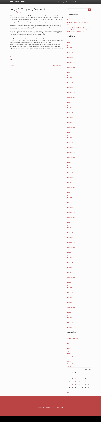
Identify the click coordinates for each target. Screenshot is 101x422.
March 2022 (70, 172)
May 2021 (69, 197)
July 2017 (69, 312)
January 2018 (70, 297)
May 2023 (69, 137)
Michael (28, 12)
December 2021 (70, 180)
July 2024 (69, 102)
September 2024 (71, 97)
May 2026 (69, 47)
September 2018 (71, 277)
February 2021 (70, 205)
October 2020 (70, 215)
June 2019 (69, 255)
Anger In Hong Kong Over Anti (27, 9)
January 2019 (70, 267)
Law (59, 2)
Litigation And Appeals (72, 24)
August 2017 (70, 310)
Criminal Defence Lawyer (72, 338)
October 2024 (70, 95)
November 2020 (71, 212)
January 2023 (70, 147)
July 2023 (69, 132)
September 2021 (71, 187)
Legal (63, 2)
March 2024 (70, 112)
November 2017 (71, 302)
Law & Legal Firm (83, 2)
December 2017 (70, 300)
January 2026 (70, 57)
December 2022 (70, 150)
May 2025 (69, 77)
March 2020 (70, 232)
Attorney (68, 2)
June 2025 (69, 75)
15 (85, 381)
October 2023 (70, 125)
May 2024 (69, 107)
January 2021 (70, 207)
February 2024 (70, 115)
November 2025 (71, 62)
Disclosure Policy (71, 363)
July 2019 (69, 252)
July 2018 (69, 282)
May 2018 (69, 287)
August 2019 (70, 250)
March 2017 (70, 322)
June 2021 (69, 195)
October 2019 (70, 245)
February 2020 (70, 235)
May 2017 (69, 317)
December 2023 (70, 120)
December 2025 (70, 60)
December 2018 (70, 270)
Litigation (74, 2)
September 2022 (71, 157)
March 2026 (70, 52)
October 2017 (70, 305)
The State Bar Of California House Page (76, 27)
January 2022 (70, 177)
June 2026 (69, 45)
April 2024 (69, 110)
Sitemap (69, 366)
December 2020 (70, 210)
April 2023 (69, 140)
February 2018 (70, 295)
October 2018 (70, 275)
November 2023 (71, 122)
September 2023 (71, 127)
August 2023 (70, 130)
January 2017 (70, 327)
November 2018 (71, 272)
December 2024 (70, 90)
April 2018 (69, 290)
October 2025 (70, 65)
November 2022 (71, 152)
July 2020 (69, 222)
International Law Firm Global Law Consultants (77, 22)
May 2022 (69, 167)
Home (55, 2)
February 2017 (70, 325)
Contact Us (69, 361)
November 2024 (71, 92)
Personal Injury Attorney (72, 356)
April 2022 (69, 170)
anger (12, 59)
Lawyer (69, 348)
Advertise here (70, 358)
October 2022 (70, 155)
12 (75, 381)
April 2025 (69, 80)
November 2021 (71, 182)
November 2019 (71, 242)
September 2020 (71, 217)
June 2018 (69, 285)
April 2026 (69, 50)
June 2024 (69, 105)
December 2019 (70, 240)
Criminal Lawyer (70, 341)
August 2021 (70, 190)
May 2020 (69, 227)
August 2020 (70, 220)
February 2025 (70, 85)
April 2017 (69, 320)
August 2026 (70, 40)
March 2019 (70, 262)
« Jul (68, 392)
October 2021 (70, 185)
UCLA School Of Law (57, 65)
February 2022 (70, 175)
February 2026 (70, 55)
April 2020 (69, 230)
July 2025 (69, 72)
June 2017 (69, 315)
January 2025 (70, 87)
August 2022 (70, 160)
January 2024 (70, 117)
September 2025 (71, 67)
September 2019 (71, 247)
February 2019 (70, 265)
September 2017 (71, 307)
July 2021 (69, 192)
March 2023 (70, 142)
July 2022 (69, 162)
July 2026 (69, 42)
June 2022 (69, 165)
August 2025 (70, 70)
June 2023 (69, 135)
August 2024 (70, 100)
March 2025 (70, 82)
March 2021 (70, 202)
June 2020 (69, 225)
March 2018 (70, 292)
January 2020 (70, 237)
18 (72, 384)
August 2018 (70, 280)
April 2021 (69, 200)
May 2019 (69, 257)
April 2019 (69, 260)
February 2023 (70, 145)
